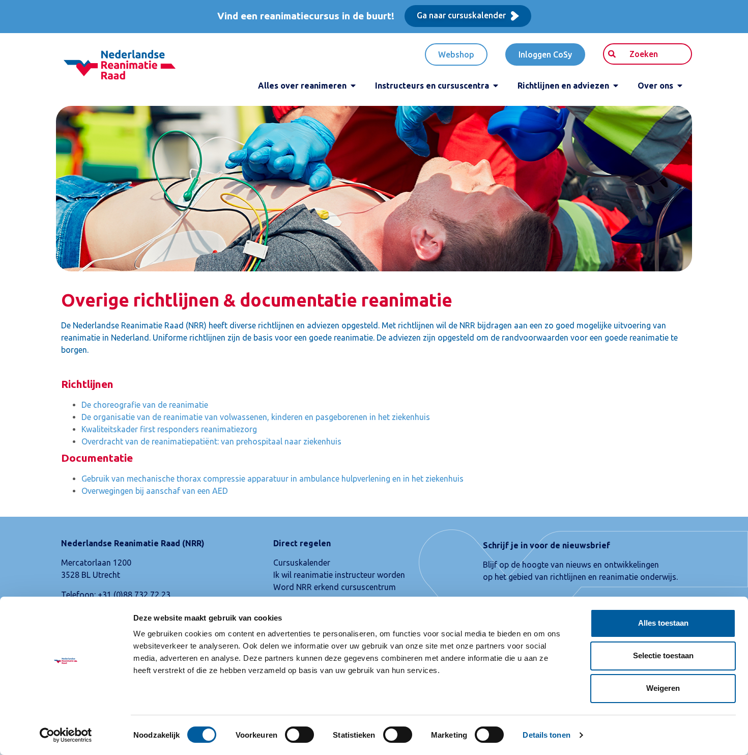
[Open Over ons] (680, 85)
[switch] (299, 734)
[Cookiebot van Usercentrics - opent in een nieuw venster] (65, 735)
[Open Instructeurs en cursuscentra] (496, 85)
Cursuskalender (301, 562)
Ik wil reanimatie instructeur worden (339, 574)
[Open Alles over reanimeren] (353, 85)
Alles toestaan (663, 623)
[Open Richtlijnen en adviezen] (616, 85)
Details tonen (546, 735)
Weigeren (663, 688)
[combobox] (647, 54)
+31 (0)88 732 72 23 (134, 594)
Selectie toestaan (663, 655)
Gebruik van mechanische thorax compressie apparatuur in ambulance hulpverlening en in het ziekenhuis (272, 478)
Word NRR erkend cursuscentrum (334, 587)
